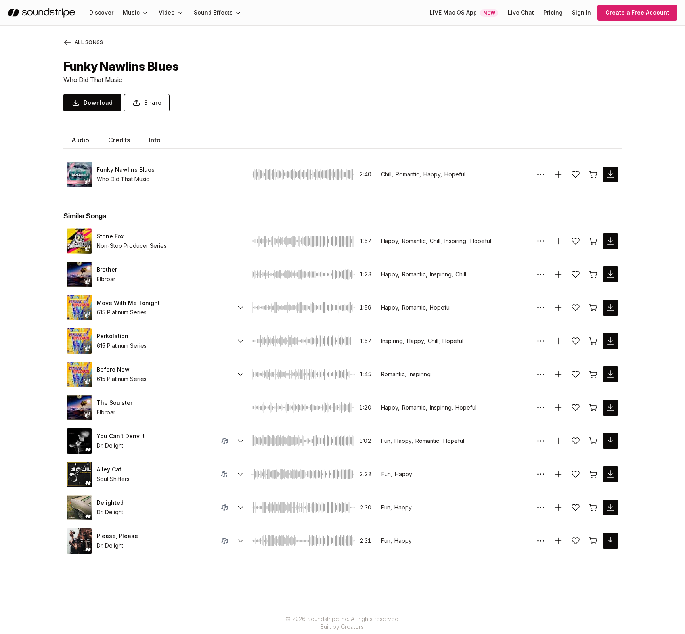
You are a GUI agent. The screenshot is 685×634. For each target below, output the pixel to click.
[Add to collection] (558, 174)
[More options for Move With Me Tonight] (541, 308)
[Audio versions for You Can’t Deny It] (240, 441)
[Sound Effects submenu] (238, 12)
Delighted (110, 502)
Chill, (387, 174)
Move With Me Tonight (128, 302)
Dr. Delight (110, 445)
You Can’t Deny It (121, 436)
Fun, (386, 440)
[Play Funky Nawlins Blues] (79, 174)
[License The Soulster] (593, 408)
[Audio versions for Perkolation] (240, 341)
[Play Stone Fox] (79, 241)
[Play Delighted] (79, 507)
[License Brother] (593, 274)
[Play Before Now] (79, 374)
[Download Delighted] (610, 507)
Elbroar (106, 279)
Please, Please (117, 535)
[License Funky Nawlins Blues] (593, 174)
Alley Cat (109, 469)
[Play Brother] (79, 274)
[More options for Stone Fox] (541, 241)
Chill (460, 274)
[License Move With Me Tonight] (593, 308)
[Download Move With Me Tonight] (610, 308)
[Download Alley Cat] (610, 474)
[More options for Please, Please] (541, 541)
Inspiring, (456, 241)
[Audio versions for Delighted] (240, 507)
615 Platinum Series (122, 312)
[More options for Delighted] (541, 507)
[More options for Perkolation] (541, 341)
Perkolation (112, 336)
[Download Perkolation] (610, 341)
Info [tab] (155, 140)
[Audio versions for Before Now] (240, 374)
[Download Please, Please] (610, 541)
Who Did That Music (92, 80)
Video (167, 12)
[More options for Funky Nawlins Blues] (541, 174)
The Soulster (114, 402)
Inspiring (420, 374)
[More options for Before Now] (541, 374)
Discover (101, 12)
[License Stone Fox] (593, 241)
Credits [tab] (119, 140)
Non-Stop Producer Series (131, 245)
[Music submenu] (145, 12)
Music (131, 12)
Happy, (432, 174)
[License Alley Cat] (593, 474)
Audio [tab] (80, 140)
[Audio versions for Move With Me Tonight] (240, 307)
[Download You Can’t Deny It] (610, 441)
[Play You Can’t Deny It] (79, 441)
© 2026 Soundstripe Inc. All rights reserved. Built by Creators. (342, 622)
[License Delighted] (593, 507)
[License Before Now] (593, 374)
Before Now (113, 369)
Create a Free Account (637, 12)
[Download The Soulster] (610, 408)
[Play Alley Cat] (79, 474)
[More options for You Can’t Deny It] (541, 441)
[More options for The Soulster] (541, 408)
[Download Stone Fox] (610, 241)
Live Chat (521, 12)
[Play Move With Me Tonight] (79, 307)
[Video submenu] (180, 12)
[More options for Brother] (541, 274)
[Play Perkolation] (79, 341)
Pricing (553, 12)
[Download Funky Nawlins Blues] (610, 174)
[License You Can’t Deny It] (593, 441)
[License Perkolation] (593, 341)
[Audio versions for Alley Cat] (240, 474)
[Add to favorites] (576, 174)
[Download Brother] (610, 274)
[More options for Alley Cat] (541, 474)
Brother (107, 269)
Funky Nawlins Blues (126, 169)
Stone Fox (110, 236)
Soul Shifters (113, 478)
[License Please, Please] (593, 541)
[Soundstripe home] (41, 13)
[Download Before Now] (610, 374)
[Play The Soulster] (79, 407)
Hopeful (454, 174)
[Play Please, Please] (79, 541)
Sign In (581, 12)
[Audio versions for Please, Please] (240, 540)
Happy (403, 474)
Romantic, (408, 174)
